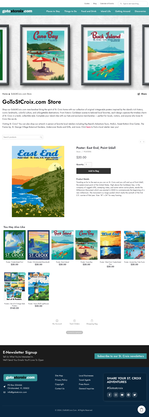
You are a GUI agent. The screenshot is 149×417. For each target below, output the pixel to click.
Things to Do (70, 11)
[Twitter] (134, 394)
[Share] (139, 94)
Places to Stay (53, 11)
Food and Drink (88, 11)
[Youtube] (122, 394)
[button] (142, 410)
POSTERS (87, 151)
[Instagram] (115, 394)
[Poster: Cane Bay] (86, 245)
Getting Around (122, 11)
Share (144, 93)
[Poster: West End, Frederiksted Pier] (110, 245)
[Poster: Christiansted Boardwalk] (38, 245)
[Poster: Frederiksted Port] (14, 245)
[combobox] (133, 3)
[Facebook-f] (109, 394)
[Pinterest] (128, 394)
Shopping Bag (92, 323)
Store (78, 151)
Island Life (106, 11)
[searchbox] (22, 137)
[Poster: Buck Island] (62, 245)
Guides (87, 4)
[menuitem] (140, 141)
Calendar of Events (107, 4)
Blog (95, 4)
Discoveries (140, 11)
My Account (57, 323)
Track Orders (75, 323)
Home (5, 93)
